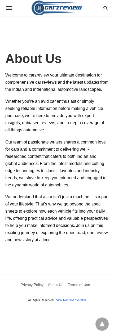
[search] (106, 8)
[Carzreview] (57, 8)
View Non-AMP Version (71, 300)
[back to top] (102, 324)
